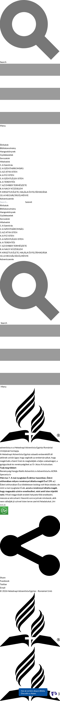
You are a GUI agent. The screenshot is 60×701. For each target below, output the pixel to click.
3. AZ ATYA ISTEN (8, 171)
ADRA (54, 471)
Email (2, 587)
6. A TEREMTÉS (7, 181)
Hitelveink (5, 161)
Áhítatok (4, 144)
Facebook (4, 581)
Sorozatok (5, 158)
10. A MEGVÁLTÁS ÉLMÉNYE (14, 195)
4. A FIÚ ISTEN (7, 175)
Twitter (3, 584)
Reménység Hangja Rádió (12, 471)
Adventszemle (7, 198)
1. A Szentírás (6, 165)
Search (4, 323)
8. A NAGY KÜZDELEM (11, 188)
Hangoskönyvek (7, 151)
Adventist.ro (31, 471)
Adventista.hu (44, 471)
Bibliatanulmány (8, 148)
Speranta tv (5, 474)
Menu (3, 386)
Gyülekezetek (6, 154)
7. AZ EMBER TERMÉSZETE (13, 185)
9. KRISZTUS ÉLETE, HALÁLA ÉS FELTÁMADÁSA (23, 192)
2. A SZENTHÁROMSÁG (12, 168)
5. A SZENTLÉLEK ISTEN (11, 178)
